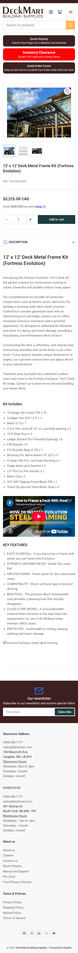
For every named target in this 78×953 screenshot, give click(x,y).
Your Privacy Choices (17, 882)
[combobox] (39, 25)
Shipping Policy (13, 907)
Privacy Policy (12, 902)
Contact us (10, 861)
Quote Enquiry (12, 866)
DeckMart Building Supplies (31, 947)
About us (9, 850)
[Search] (70, 25)
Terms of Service (14, 918)
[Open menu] (70, 12)
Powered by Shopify (60, 947)
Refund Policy (12, 913)
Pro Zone (9, 876)
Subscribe (64, 712)
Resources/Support (16, 871)
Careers (8, 855)
